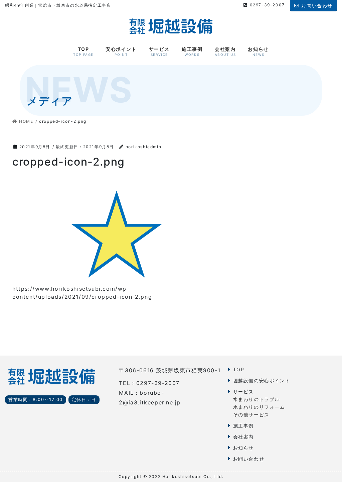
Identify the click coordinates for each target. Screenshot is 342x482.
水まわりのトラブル (256, 399)
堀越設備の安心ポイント (262, 380)
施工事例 (243, 425)
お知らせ (243, 448)
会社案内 (243, 437)
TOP (238, 369)
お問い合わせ (249, 459)
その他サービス (251, 414)
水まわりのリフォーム (259, 407)
